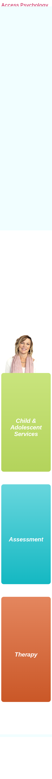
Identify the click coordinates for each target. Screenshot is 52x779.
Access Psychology (24, 5)
